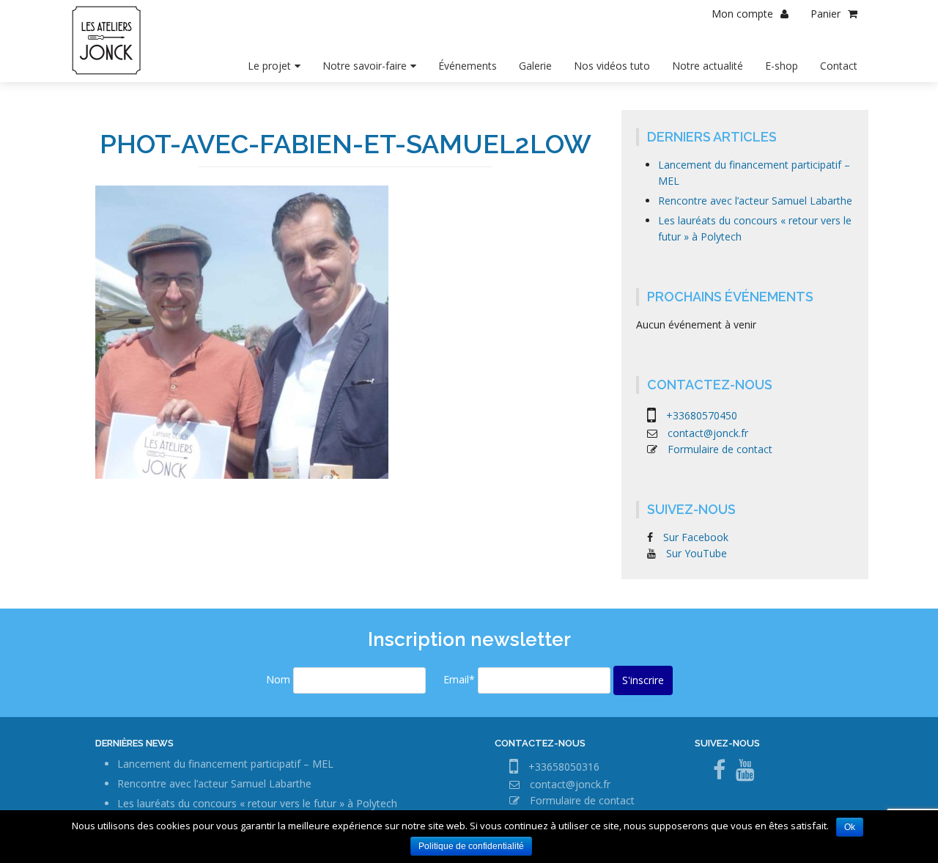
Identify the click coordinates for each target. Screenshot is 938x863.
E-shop (781, 66)
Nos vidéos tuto (612, 66)
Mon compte (742, 14)
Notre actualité (707, 66)
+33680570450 (701, 415)
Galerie (535, 66)
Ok (849, 827)
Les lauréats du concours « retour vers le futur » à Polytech (257, 803)
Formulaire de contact (720, 449)
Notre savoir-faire (364, 66)
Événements (467, 66)
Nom (278, 679)
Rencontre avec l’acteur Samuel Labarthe (755, 201)
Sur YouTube (696, 553)
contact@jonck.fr (708, 433)
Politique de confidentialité (471, 846)
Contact (838, 66)
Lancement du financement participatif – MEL (225, 764)
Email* (459, 679)
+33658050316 (563, 767)
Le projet (269, 66)
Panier (825, 14)
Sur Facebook (695, 537)
